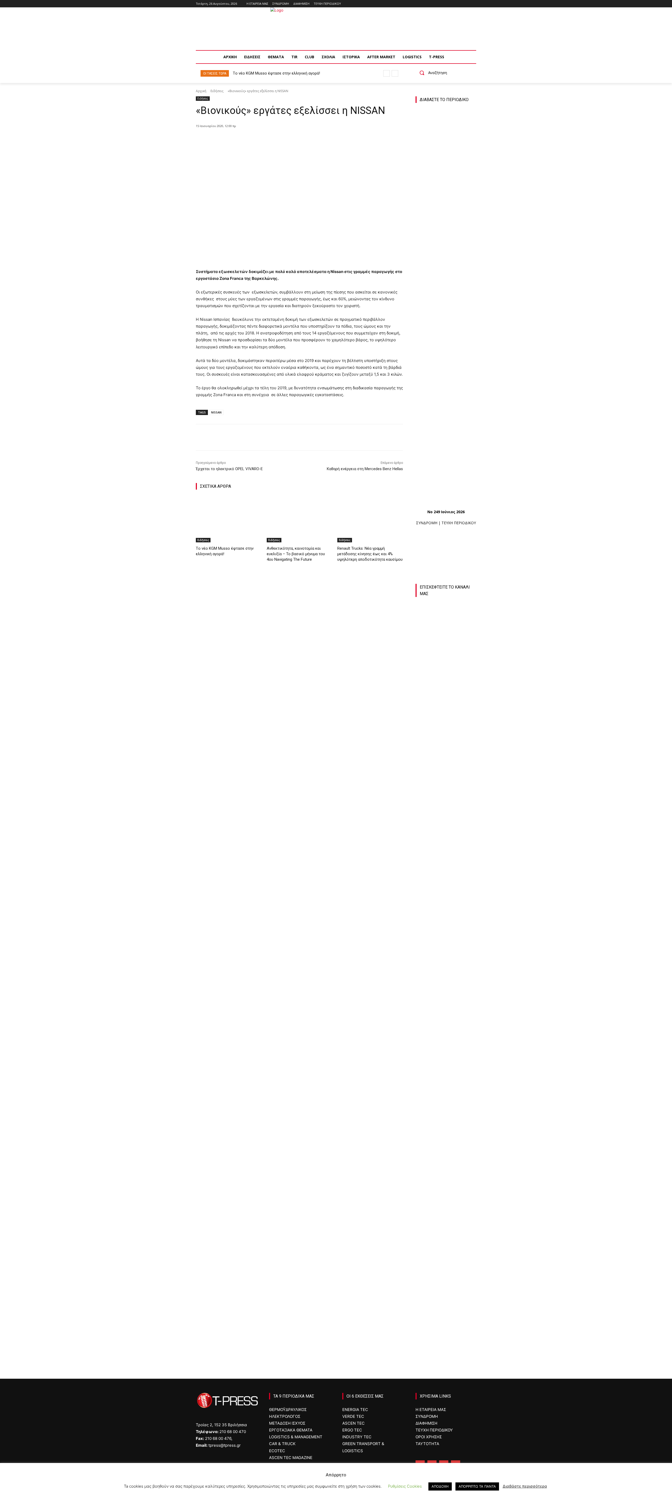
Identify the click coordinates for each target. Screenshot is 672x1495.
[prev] (386, 73)
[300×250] (446, 1077)
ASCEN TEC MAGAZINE (290, 1457)
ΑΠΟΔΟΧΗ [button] (440, 1486)
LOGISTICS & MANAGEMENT (295, 1436)
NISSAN (216, 412)
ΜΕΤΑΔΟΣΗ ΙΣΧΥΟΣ (287, 1423)
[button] (431, 72)
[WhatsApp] (280, 139)
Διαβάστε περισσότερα (525, 1486)
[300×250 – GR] (446, 1016)
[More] (292, 139)
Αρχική (201, 91)
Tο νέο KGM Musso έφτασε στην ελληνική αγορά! (276, 73)
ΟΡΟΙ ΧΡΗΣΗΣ (429, 1436)
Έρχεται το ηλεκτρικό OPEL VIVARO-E (229, 468)
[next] (395, 73)
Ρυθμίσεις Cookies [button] (405, 1486)
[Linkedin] (466, 4)
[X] (256, 139)
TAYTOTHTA (427, 1443)
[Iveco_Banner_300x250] (446, 1137)
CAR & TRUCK (282, 1443)
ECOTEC (277, 1450)
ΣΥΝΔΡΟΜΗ (426, 522)
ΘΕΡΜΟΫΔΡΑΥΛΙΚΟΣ (288, 1409)
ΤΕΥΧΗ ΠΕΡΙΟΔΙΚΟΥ (459, 522)
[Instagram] (459, 4)
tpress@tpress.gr (224, 1445)
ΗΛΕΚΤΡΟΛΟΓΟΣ (284, 1416)
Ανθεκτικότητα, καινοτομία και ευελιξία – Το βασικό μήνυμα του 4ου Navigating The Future (296, 554)
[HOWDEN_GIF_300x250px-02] (446, 1258)
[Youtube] (473, 4)
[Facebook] (451, 4)
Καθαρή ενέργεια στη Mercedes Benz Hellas (365, 468)
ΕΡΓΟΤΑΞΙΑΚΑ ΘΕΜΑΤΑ (290, 1430)
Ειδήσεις (217, 91)
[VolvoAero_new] (446, 1198)
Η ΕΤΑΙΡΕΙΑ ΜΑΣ (431, 1409)
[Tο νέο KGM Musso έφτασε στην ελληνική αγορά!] (228, 519)
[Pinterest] (268, 139)
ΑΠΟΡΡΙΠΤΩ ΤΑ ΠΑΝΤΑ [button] (477, 1486)
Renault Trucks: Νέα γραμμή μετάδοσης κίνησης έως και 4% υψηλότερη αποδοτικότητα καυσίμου (370, 554)
